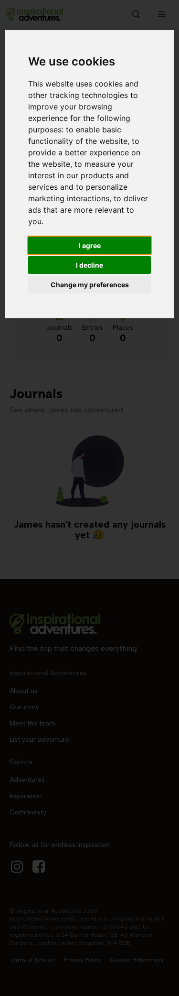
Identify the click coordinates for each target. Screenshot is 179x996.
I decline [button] (89, 265)
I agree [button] (90, 245)
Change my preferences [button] (90, 285)
